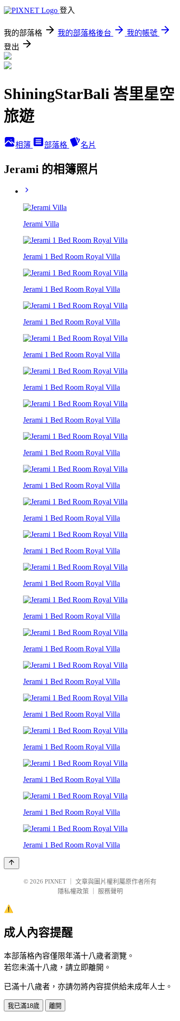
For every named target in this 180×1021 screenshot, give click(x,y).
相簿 (24, 145)
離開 (55, 1005)
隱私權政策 (73, 891)
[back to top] (11, 863)
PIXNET (55, 881)
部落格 (56, 145)
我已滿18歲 (23, 1005)
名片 (88, 145)
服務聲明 (110, 891)
